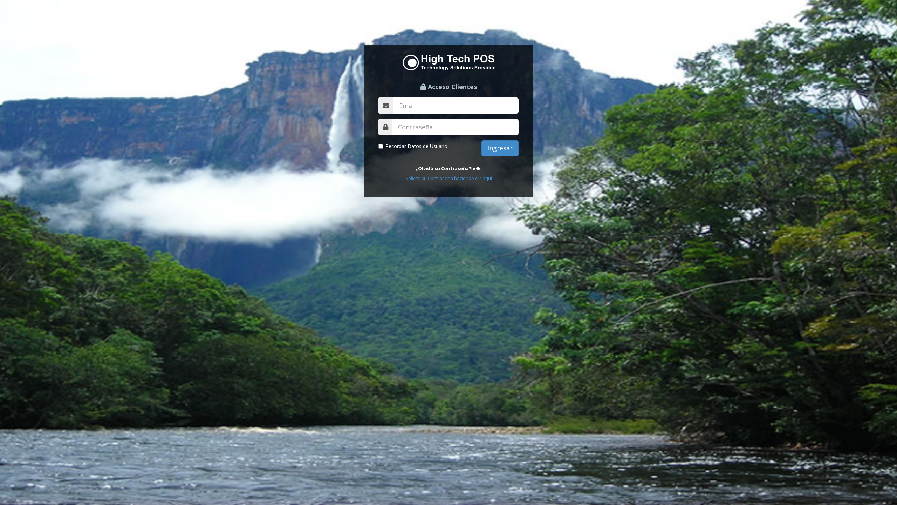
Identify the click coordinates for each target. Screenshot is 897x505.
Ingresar (500, 148)
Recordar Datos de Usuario (416, 146)
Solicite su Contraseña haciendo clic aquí (448, 178)
